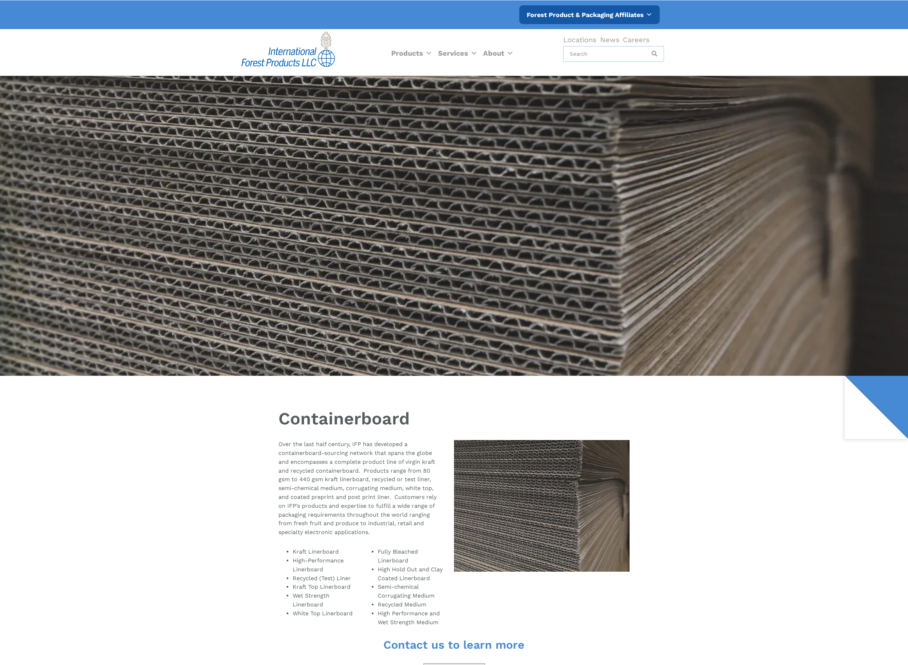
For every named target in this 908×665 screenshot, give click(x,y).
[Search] (654, 53)
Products (407, 53)
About (493, 53)
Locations (580, 39)
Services (453, 53)
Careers (636, 39)
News (610, 39)
